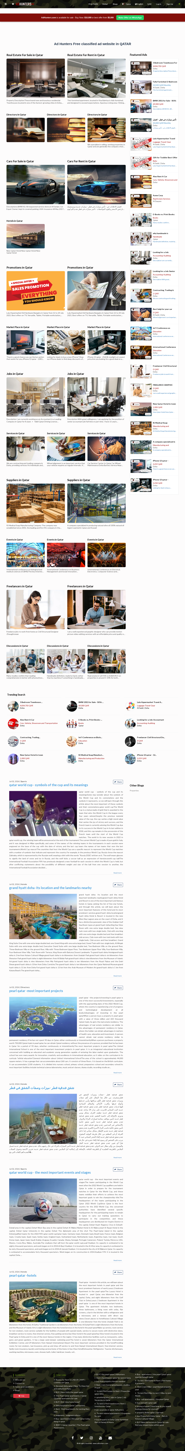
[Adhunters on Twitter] (82, 1438)
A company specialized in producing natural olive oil (164, 442)
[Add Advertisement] (179, 4)
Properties (134, 791)
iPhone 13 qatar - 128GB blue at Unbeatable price (164, 461)
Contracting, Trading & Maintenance (163, 290)
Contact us (20, 1383)
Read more (118, 873)
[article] (36, 79)
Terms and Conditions (24, 1387)
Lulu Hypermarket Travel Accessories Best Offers (164, 138)
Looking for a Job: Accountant (161, 252)
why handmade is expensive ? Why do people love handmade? (165, 233)
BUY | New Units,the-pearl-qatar (69, 1392)
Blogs (17, 1390)
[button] (5, 4)
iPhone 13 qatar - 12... (146, 755)
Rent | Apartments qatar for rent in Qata (113, 1378)
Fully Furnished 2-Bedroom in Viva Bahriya (165, 82)
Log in (158, 4)
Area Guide (93, 4)
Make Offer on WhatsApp (130, 18)
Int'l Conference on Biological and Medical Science (163, 328)
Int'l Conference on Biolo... (90, 737)
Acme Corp (158, 195)
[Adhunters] (110, 1438)
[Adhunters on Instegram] (91, 1438)
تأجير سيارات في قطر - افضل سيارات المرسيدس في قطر (164, 119)
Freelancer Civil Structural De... (151, 737)
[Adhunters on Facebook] (73, 1438)
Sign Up (170, 4)
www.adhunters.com (100, 1443)
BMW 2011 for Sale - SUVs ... (91, 702)
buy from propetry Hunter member (110, 1381)
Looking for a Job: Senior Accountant (164, 271)
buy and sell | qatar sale (147, 1403)
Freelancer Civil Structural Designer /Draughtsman (165, 366)
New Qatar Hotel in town (164, 404)
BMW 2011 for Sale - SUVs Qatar (164, 100)
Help (22, 1396)
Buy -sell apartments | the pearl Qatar (153, 1399)
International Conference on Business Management (164, 347)
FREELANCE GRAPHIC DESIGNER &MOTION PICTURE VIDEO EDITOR (164, 385)
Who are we (20, 1380)
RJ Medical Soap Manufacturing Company (164, 423)
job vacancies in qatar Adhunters (110, 1410)
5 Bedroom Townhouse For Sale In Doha (165, 63)
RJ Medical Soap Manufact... (91, 755)
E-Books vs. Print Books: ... (90, 720)
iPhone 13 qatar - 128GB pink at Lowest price (163, 479)
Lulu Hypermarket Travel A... (149, 702)
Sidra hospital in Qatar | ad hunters (70, 1405)
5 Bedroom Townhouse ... (31, 702)
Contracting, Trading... (30, 737)
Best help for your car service (162, 309)
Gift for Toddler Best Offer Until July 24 (165, 157)
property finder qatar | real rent (150, 1412)
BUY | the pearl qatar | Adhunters (110, 1374)
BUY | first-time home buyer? (68, 1402)
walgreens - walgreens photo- (68, 1415)
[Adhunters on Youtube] (101, 1438)
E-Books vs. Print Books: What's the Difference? (164, 214)
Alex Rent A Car (160, 176)
